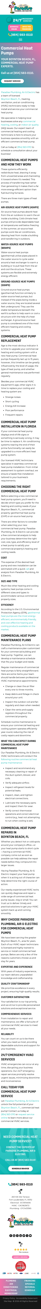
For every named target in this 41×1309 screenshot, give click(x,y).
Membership (11, 1293)
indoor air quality (30, 125)
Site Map (8, 1301)
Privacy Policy (9, 1298)
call (27, 569)
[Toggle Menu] (20, 40)
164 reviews (23, 1252)
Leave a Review (21, 1257)
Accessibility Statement (27, 1298)
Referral (30, 1287)
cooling (14, 125)
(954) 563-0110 (23, 73)
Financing (30, 1281)
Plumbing (11, 1281)
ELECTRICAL (11, 1290)
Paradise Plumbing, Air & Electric (18, 92)
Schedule (30, 1290)
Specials (30, 1284)
